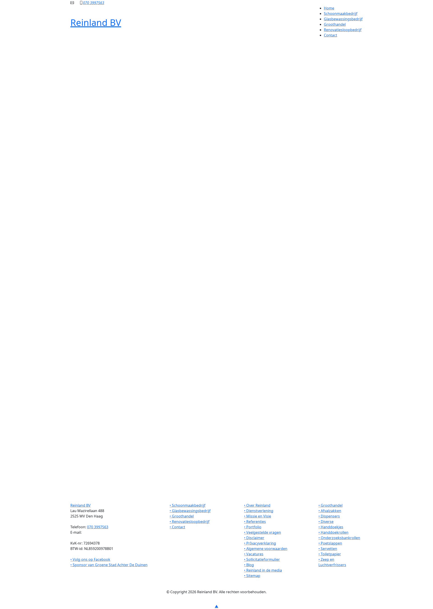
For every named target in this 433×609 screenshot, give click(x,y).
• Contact (177, 526)
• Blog (249, 564)
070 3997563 (93, 2)
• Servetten (327, 548)
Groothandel (335, 24)
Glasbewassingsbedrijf (343, 18)
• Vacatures (253, 554)
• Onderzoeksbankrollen (339, 537)
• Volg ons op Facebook (90, 559)
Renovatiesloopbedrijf (343, 29)
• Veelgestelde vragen (262, 532)
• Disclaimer (254, 537)
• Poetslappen (330, 543)
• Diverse (326, 521)
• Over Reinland (257, 505)
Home (329, 8)
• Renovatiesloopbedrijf (190, 521)
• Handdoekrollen (333, 532)
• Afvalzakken (329, 510)
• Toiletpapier (329, 554)
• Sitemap (252, 575)
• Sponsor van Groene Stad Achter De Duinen (108, 564)
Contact (330, 35)
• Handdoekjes (330, 526)
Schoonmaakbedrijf (340, 13)
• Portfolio (252, 526)
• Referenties (255, 521)
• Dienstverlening (258, 510)
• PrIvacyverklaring (260, 543)
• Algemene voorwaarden (265, 548)
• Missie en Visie (257, 516)
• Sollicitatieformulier (262, 559)
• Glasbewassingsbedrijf (190, 510)
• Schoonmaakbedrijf (187, 505)
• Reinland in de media (263, 570)
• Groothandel (182, 516)
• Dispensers (329, 516)
